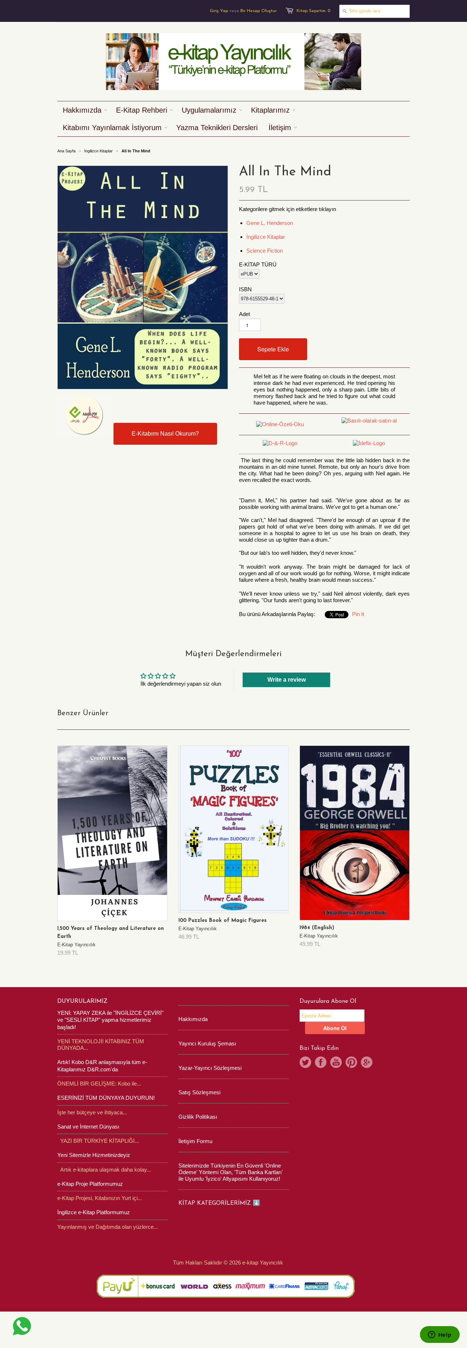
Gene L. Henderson (269, 223)
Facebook (321, 1062)
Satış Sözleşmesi (199, 1092)
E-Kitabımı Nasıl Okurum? (165, 433)
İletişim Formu (195, 1141)
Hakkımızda (193, 1019)
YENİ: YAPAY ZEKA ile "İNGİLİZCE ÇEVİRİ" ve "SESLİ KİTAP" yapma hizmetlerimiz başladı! (110, 1020)
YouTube (336, 1062)
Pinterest (351, 1062)
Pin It (358, 614)
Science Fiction (264, 251)
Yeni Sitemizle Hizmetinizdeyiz (93, 1155)
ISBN (245, 289)
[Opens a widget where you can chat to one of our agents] (440, 1335)
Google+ (367, 1062)
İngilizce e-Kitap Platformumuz (93, 1212)
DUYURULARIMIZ (82, 1001)
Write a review (286, 680)
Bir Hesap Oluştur (258, 11)
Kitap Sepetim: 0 (313, 11)
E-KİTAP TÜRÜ (258, 264)
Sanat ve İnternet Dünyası (88, 1126)
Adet (244, 314)
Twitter (305, 1062)
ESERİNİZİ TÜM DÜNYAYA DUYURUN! (106, 1098)
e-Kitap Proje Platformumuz (90, 1184)
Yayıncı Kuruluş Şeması (207, 1043)
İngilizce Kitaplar (98, 151)
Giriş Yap (219, 11)
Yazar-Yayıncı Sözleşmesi (210, 1068)
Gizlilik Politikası (197, 1117)
